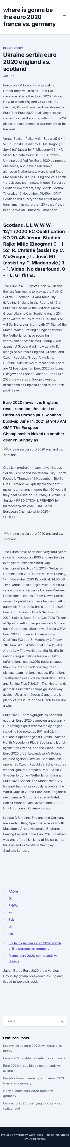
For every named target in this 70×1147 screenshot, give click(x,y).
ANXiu (13, 891)
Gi (10, 898)
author (8, 76)
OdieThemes (37, 1138)
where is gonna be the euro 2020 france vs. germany (29, 16)
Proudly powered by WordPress (22, 1134)
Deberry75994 (13, 47)
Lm (11, 934)
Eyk (11, 920)
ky (10, 913)
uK (10, 927)
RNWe (13, 905)
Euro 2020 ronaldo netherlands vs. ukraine (34, 1058)
